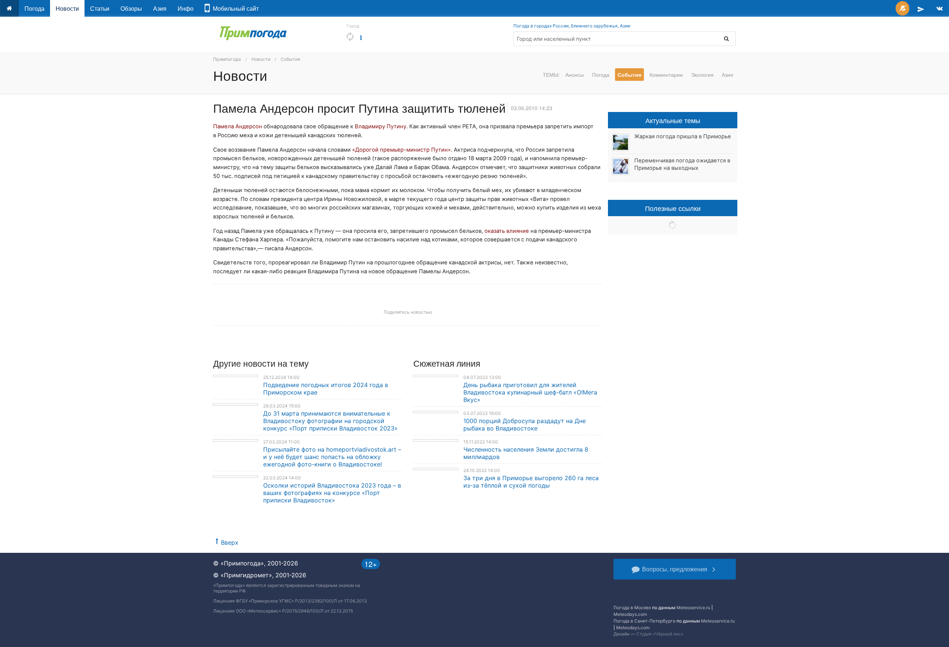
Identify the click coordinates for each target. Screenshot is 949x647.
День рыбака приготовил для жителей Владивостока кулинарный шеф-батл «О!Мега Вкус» (530, 392)
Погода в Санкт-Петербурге (644, 621)
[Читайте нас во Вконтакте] (939, 8)
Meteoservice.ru (693, 607)
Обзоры (131, 8)
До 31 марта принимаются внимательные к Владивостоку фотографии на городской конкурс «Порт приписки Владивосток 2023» (330, 421)
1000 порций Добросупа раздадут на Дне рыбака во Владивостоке (524, 424)
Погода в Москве (632, 607)
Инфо (186, 8)
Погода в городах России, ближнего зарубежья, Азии (571, 26)
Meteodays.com (630, 614)
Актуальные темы (672, 120)
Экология (702, 74)
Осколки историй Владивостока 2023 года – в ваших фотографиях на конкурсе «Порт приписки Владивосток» (332, 493)
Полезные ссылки (673, 208)
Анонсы (574, 74)
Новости (67, 8)
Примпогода (227, 59)
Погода (34, 8)
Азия (159, 8)
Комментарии (666, 74)
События (290, 59)
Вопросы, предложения (675, 569)
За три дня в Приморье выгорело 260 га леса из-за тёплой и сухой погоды (531, 481)
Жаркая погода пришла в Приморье (682, 136)
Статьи (99, 8)
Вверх (229, 542)
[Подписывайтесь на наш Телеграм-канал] (921, 8)
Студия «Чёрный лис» (659, 634)
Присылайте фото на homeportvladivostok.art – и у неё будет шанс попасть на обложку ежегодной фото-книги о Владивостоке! (332, 457)
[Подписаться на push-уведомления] (902, 8)
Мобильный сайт (234, 8)
